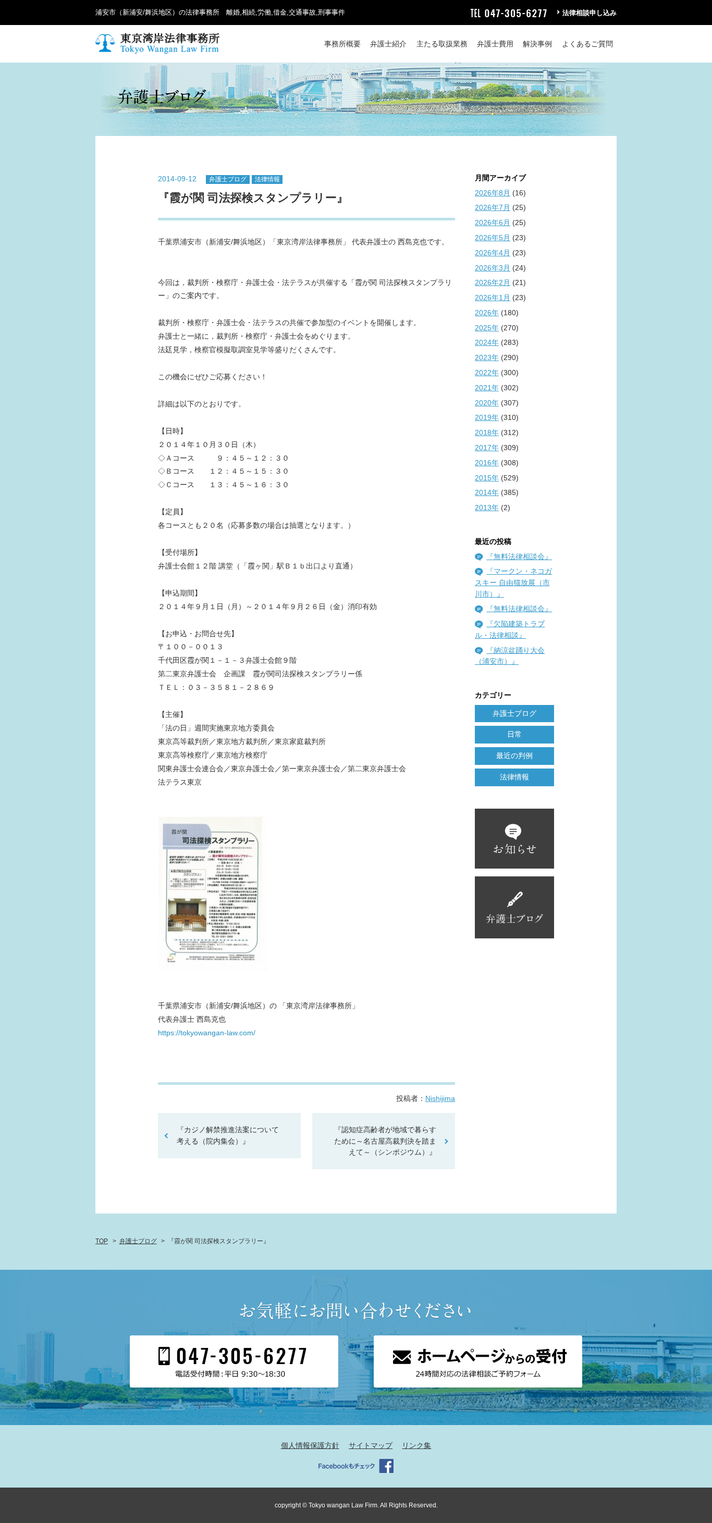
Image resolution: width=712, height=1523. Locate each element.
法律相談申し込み (589, 13)
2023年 (487, 357)
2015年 (487, 478)
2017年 (487, 447)
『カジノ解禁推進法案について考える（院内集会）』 (228, 1135)
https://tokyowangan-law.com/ (206, 1033)
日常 (514, 734)
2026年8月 (492, 193)
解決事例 (537, 44)
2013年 (487, 507)
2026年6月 (492, 222)
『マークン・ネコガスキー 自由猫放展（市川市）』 (513, 582)
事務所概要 (342, 44)
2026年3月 (492, 268)
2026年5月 (492, 237)
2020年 (487, 403)
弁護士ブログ (228, 179)
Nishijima (440, 1098)
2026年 (487, 312)
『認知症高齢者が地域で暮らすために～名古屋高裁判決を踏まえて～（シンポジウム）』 (389, 1140)
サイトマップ (370, 1445)
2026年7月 (492, 207)
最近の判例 (514, 755)
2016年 (487, 463)
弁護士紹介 (388, 44)
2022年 (487, 372)
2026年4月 (492, 253)
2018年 (487, 432)
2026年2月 (492, 282)
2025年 (487, 328)
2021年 (487, 387)
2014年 (487, 492)
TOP (101, 1241)
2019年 (487, 417)
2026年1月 (492, 297)
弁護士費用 (495, 44)
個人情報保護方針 (310, 1445)
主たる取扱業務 (442, 44)
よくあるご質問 (587, 44)
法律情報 (267, 179)
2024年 (487, 342)
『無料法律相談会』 (519, 556)
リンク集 (416, 1445)
